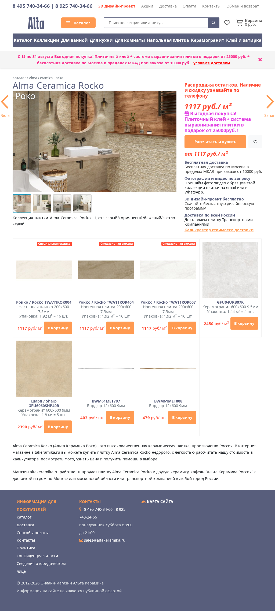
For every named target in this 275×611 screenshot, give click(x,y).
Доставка (168, 6)
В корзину (58, 327)
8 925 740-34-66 (73, 6)
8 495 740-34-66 (31, 6)
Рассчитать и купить (215, 141)
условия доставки (211, 62)
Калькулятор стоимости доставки (219, 230)
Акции (147, 6)
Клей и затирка (244, 40)
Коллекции (46, 40)
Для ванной (74, 40)
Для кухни (101, 40)
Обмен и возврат (242, 6)
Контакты (211, 6)
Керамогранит (207, 40)
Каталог (81, 22)
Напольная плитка (168, 40)
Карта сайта (159, 501)
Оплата (189, 6)
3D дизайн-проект (116, 6)
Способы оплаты (33, 532)
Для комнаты (130, 40)
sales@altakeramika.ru (104, 540)
